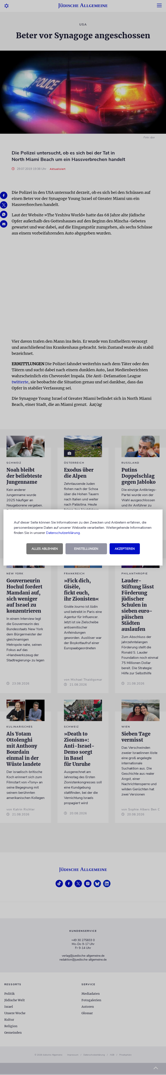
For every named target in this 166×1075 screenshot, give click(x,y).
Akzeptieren (125, 549)
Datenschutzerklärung (63, 532)
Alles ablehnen (45, 549)
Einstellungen (86, 549)
